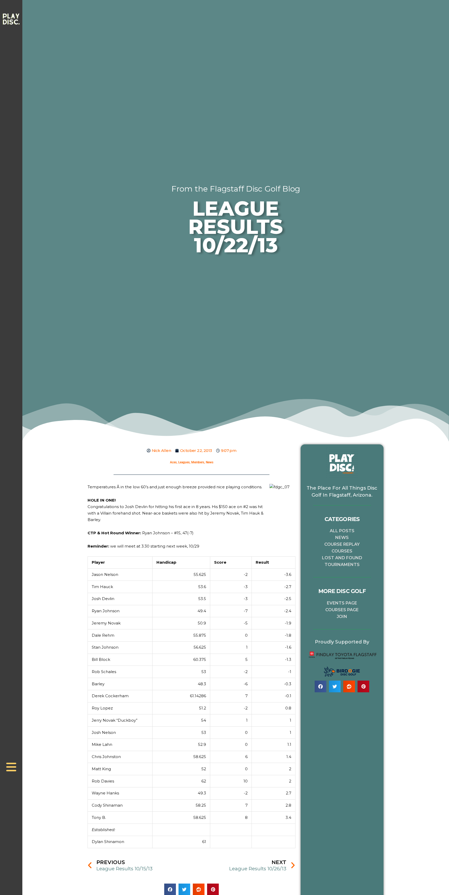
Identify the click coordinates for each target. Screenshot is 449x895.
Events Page (342, 603)
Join (342, 616)
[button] (320, 686)
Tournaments (342, 564)
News (209, 462)
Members (197, 462)
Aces (173, 462)
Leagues (184, 462)
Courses (342, 551)
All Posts (342, 530)
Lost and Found (342, 557)
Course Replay (342, 544)
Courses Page (342, 609)
